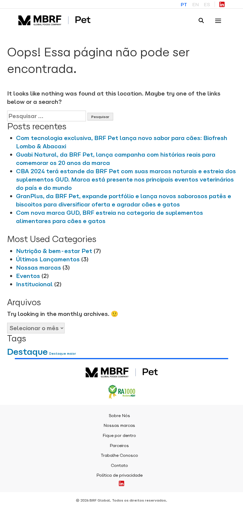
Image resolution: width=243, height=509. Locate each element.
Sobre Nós (119, 415)
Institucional (34, 284)
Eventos (28, 276)
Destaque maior (62, 354)
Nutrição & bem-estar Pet (54, 251)
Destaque (27, 351)
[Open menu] (218, 20)
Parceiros (119, 445)
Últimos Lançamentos (48, 259)
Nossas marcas (38, 267)
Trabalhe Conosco (119, 455)
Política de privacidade (119, 475)
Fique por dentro (119, 435)
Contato (119, 465)
